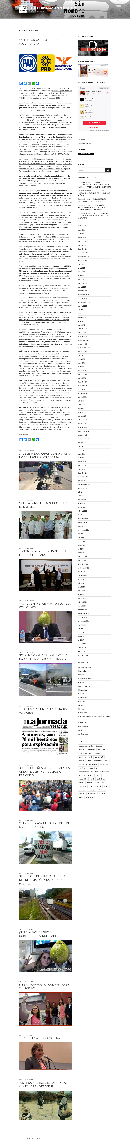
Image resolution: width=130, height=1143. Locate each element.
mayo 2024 (82, 317)
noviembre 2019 (83, 522)
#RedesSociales (83, 730)
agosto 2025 (82, 260)
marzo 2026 (82, 238)
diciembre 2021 (83, 427)
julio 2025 (81, 264)
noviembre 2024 (83, 294)
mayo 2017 (81, 636)
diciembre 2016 (83, 655)
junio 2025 (81, 268)
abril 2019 (81, 549)
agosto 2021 (82, 443)
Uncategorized (83, 734)
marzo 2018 (82, 598)
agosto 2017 (82, 625)
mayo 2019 (81, 545)
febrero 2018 (82, 602)
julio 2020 (81, 492)
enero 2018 (82, 606)
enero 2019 (82, 560)
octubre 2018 (82, 572)
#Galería (80, 705)
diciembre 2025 (83, 249)
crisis (90, 757)
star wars (82, 790)
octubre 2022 (82, 389)
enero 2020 (82, 515)
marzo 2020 (82, 507)
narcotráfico (83, 779)
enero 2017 (82, 651)
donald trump (97, 761)
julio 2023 (81, 355)
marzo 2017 (82, 644)
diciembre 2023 (83, 336)
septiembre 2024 (84, 302)
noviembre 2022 (83, 386)
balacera (99, 746)
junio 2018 (81, 587)
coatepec (87, 753)
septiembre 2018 (83, 575)
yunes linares (90, 797)
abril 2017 (81, 640)
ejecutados (83, 764)
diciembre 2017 (83, 610)
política (81, 782)
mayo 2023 (81, 363)
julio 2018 (81, 583)
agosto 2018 (82, 579)
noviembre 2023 (83, 340)
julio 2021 (81, 446)
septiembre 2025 (84, 256)
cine (80, 753)
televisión (101, 790)
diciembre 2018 (83, 564)
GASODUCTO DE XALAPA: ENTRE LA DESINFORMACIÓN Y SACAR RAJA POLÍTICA (42, 880)
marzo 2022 (82, 416)
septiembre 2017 (83, 621)
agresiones (83, 746)
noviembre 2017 (83, 613)
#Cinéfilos (81, 675)
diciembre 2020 (83, 473)
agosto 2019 (82, 534)
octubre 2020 (82, 480)
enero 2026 (82, 245)
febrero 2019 (82, 556)
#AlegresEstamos (84, 671)
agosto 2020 (82, 488)
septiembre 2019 (83, 530)
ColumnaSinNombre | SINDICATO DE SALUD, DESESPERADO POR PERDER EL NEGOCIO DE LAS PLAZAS (94, 216)
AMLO (91, 746)
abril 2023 (81, 367)
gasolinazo (82, 768)
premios (89, 782)
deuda (89, 761)
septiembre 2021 (83, 439)
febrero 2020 (82, 511)
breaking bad (91, 750)
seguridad (98, 786)
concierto (97, 753)
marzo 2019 (82, 553)
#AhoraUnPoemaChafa (85, 667)
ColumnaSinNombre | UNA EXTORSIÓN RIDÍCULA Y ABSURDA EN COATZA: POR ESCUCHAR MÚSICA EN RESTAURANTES (92, 207)
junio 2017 (81, 632)
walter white (103, 793)
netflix (92, 779)
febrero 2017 (82, 648)
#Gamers (81, 709)
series (106, 786)
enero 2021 (82, 469)
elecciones (93, 764)
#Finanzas (81, 701)
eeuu (106, 761)
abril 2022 (81, 412)
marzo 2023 (82, 370)
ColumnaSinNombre (54, 8)
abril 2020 (81, 503)
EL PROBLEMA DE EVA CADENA (39, 1038)
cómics (81, 761)
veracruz (82, 793)
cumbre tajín (99, 757)
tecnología (91, 790)
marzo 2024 (82, 325)
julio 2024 (81, 310)
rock (90, 786)
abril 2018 (81, 594)
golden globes (84, 771)
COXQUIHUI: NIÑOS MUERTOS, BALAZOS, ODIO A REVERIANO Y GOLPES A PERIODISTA (44, 771)
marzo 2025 (82, 279)
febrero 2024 (82, 329)
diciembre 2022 (83, 382)
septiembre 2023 (84, 348)
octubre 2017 (82, 617)
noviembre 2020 (83, 477)
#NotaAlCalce (82, 722)
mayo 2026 (82, 230)
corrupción (82, 757)
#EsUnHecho (82, 697)
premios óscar (100, 782)
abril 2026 (81, 234)
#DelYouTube (82, 690)
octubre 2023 (82, 344)
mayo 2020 (82, 499)
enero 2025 (82, 287)
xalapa (81, 797)
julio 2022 (81, 401)
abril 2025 (81, 275)
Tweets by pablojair (84, 143)
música (98, 775)
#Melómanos (82, 713)
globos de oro (93, 768)
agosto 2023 (82, 351)
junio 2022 (81, 405)
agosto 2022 (82, 397)
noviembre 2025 (83, 253)
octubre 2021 (82, 435)
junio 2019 (81, 541)
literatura (82, 775)
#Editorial (81, 694)
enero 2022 (82, 424)
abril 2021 (81, 458)
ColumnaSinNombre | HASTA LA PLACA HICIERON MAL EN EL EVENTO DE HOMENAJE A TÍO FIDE (94, 193)
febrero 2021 (82, 465)
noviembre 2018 (83, 568)
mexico (90, 775)
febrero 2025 (82, 283)
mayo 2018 (81, 591)
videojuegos (92, 793)
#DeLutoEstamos (84, 686)
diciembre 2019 (83, 518)
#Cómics (81, 682)
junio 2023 (81, 359)
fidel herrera (104, 764)
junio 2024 (81, 313)
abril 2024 (81, 321)
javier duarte (104, 771)
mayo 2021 (81, 454)
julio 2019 (81, 537)
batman (81, 750)
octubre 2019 (82, 526)
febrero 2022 (82, 420)
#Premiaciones (83, 726)
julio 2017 (81, 629)
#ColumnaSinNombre (85, 678)
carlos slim (101, 750)
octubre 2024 (82, 298)
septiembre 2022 (84, 393)
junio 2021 (81, 450)
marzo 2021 (82, 462)
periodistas (101, 779)
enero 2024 (82, 332)
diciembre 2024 (83, 291)
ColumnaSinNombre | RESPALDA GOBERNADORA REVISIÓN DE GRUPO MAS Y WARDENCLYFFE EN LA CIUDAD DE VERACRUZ (94, 185)
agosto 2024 (82, 306)
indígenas (94, 771)
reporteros (82, 786)
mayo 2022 (81, 408)
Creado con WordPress (32, 1138)
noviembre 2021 (83, 431)
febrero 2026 (82, 241)
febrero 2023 (82, 374)
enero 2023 (82, 378)
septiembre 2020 (84, 484)
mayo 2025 (82, 272)
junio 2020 (81, 496)
